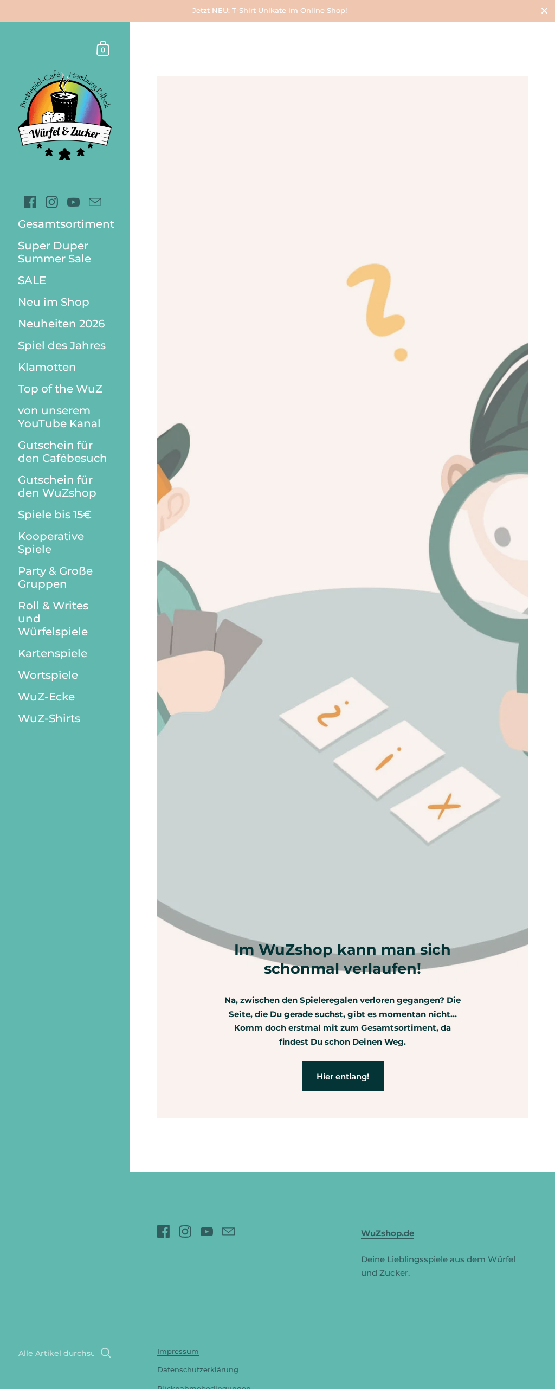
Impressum (178, 1351)
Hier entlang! (343, 1076)
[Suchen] (106, 1353)
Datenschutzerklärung (197, 1370)
